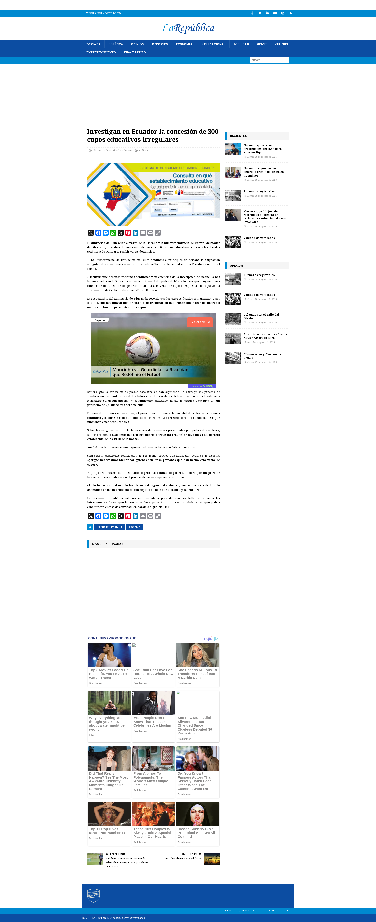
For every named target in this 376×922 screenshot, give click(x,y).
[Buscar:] (269, 59)
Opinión (137, 44)
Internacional (212, 44)
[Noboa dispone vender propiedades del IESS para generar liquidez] (233, 149)
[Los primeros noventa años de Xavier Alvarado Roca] (233, 338)
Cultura (282, 44)
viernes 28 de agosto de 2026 (262, 157)
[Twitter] (259, 13)
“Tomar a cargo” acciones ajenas (262, 355)
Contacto (272, 910)
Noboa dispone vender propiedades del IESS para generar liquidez (263, 148)
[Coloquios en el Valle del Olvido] (233, 319)
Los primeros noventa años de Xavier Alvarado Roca (265, 336)
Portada (93, 44)
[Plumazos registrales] (233, 195)
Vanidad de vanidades (259, 238)
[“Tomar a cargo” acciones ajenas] (233, 358)
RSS (288, 910)
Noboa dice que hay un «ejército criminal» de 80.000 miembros (264, 171)
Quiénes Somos (248, 910)
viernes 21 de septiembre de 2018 (113, 150)
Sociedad (241, 44)
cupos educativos (109, 527)
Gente (262, 44)
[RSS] (290, 13)
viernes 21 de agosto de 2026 (262, 362)
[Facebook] (252, 13)
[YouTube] (275, 13)
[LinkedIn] (267, 13)
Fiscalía (134, 527)
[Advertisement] (188, 93)
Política (115, 44)
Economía (184, 44)
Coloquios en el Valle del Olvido (261, 316)
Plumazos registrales (259, 191)
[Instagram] (282, 13)
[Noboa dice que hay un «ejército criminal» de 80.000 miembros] (233, 172)
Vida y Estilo (135, 52)
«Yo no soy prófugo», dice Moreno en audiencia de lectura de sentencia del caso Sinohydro (265, 216)
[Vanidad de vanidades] (233, 242)
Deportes (160, 44)
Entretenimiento (101, 52)
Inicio (227, 910)
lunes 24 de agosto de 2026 (261, 342)
